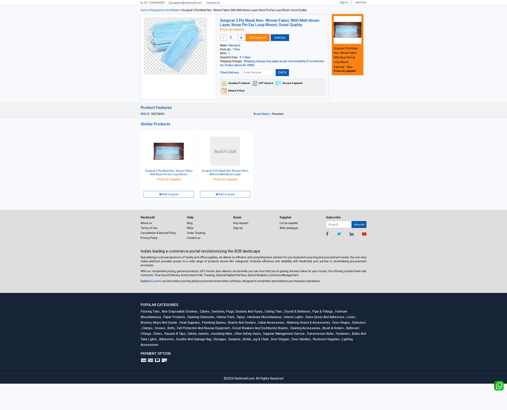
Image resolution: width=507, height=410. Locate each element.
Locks (350, 317)
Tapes (240, 317)
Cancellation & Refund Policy (158, 233)
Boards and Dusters (242, 322)
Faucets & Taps (174, 334)
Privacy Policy (149, 237)
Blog (190, 223)
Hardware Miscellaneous (264, 317)
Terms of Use (149, 228)
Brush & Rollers (333, 328)
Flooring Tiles (150, 311)
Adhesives (166, 339)
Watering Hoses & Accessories (308, 322)
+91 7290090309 (154, 2)
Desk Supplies (189, 322)
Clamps (147, 328)
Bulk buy (280, 37)
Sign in (344, 2)
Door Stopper (279, 339)
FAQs (190, 228)
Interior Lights (293, 317)
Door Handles (300, 339)
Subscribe (359, 224)
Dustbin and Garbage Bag (193, 339)
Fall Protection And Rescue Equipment (203, 328)
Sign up (238, 228)
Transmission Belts (319, 334)
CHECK (282, 72)
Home (144, 10)
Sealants (234, 339)
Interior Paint (225, 317)
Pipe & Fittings (322, 311)
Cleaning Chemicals (200, 317)
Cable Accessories (271, 322)
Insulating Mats (221, 334)
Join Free (360, 2)
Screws (159, 328)
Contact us (193, 237)
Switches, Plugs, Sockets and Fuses (236, 311)
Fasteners (342, 334)
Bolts (170, 328)
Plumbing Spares (214, 322)
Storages (219, 339)
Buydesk (156, 281)
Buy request (240, 223)
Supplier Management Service (283, 334)
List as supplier (289, 223)
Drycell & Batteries (297, 311)
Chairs (157, 334)
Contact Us (213, 2)
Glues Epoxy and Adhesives (324, 317)
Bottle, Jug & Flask (255, 339)
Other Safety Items (247, 334)
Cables (204, 311)
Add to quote (258, 37)
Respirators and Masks (165, 10)
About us (146, 223)
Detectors (358, 322)
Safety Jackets (198, 334)
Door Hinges (341, 322)
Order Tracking (196, 233)
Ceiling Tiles (273, 311)
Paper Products (174, 317)
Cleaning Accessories (305, 328)
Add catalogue (289, 228)
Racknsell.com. (244, 378)
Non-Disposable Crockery (179, 311)
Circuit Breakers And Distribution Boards (260, 328)
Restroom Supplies (325, 339)
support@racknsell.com (187, 2)
